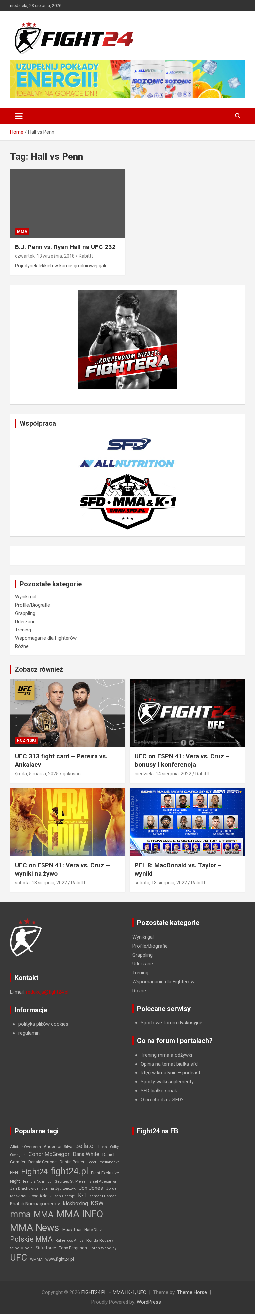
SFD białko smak (159, 1091)
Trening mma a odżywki (166, 1055)
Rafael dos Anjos (69, 1240)
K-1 (82, 1195)
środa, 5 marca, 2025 (37, 773)
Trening (23, 630)
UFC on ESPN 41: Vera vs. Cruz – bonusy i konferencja (182, 760)
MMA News (34, 1227)
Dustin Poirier (72, 1162)
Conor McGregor (49, 1154)
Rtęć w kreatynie (159, 1073)
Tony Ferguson (73, 1248)
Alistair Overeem (25, 1146)
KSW (97, 1203)
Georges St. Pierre (70, 1181)
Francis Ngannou (37, 1181)
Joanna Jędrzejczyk (58, 1188)
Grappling (25, 613)
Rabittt (86, 256)
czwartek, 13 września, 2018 (45, 256)
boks (102, 1146)
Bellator (85, 1146)
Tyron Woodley (103, 1248)
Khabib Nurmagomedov (35, 1203)
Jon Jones (91, 1188)
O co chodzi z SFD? (162, 1100)
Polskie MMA (31, 1239)
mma (20, 1214)
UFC (18, 1257)
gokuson (72, 773)
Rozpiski (26, 740)
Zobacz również (39, 669)
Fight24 (34, 1171)
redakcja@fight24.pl (47, 992)
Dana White (86, 1154)
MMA (22, 231)
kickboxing (75, 1203)
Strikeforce (46, 1247)
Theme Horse (192, 1292)
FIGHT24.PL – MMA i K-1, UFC (113, 1292)
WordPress (149, 1302)
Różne (22, 646)
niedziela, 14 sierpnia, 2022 (163, 773)
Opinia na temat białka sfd (169, 1064)
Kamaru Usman (103, 1196)
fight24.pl (69, 1171)
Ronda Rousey (99, 1240)
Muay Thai (71, 1229)
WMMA (36, 1259)
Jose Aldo (38, 1196)
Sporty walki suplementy (167, 1082)
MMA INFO (79, 1214)
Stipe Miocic (21, 1248)
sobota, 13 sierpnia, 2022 (41, 882)
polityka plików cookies (43, 1024)
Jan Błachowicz (24, 1188)
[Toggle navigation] (19, 116)
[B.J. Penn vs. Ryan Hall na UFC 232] (68, 204)
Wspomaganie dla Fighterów (46, 638)
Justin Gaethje (62, 1196)
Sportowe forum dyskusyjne (171, 1023)
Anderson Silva (58, 1146)
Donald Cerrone (42, 1162)
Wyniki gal (25, 597)
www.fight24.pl (59, 1259)
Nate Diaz (93, 1229)
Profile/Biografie (32, 605)
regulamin (29, 1033)
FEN (14, 1172)
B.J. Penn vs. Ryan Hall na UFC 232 (65, 247)
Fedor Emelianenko (103, 1162)
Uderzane (25, 622)
